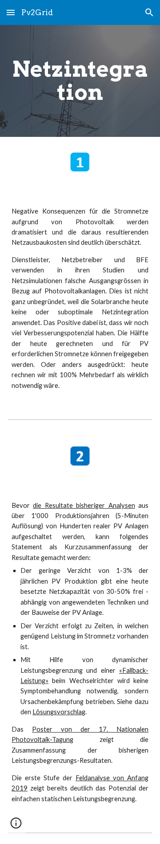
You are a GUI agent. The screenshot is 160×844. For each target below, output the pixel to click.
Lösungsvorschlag (58, 712)
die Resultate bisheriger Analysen (84, 505)
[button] (10, 12)
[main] (80, 81)
